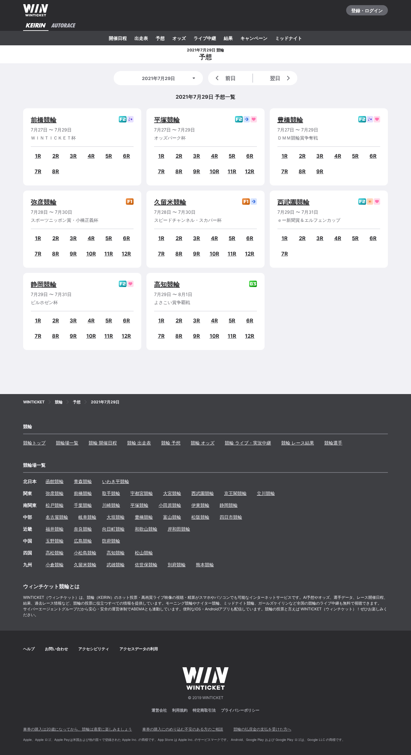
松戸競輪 (55, 505)
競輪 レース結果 (297, 442)
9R (196, 171)
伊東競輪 (200, 505)
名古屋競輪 (57, 517)
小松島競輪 (85, 552)
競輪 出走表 (139, 442)
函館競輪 (55, 481)
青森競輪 (83, 481)
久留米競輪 (170, 202)
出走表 (141, 38)
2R (55, 156)
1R (38, 156)
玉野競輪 (55, 541)
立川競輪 (266, 493)
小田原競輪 (170, 505)
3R (73, 156)
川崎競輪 (111, 505)
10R (214, 171)
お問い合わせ (56, 648)
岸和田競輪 (179, 529)
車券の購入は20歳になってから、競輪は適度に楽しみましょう (77, 729)
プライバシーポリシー (240, 710)
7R (38, 171)
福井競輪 (55, 529)
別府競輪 (177, 564)
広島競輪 (83, 541)
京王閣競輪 (235, 493)
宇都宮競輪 (141, 493)
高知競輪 (167, 284)
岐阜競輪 (87, 517)
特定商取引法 (204, 710)
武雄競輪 (116, 564)
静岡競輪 (44, 284)
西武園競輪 (293, 202)
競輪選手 (333, 442)
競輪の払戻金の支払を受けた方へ (262, 729)
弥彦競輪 (44, 202)
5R (108, 156)
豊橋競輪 (290, 120)
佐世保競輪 (146, 564)
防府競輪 (111, 541)
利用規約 (180, 710)
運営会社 (159, 710)
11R (232, 171)
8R (55, 171)
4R (91, 156)
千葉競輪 (83, 505)
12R (249, 171)
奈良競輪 (83, 529)
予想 (160, 38)
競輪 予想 (170, 442)
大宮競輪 (172, 493)
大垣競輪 (116, 517)
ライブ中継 (205, 38)
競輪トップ (34, 442)
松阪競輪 (200, 517)
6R (126, 156)
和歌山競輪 (146, 529)
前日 (230, 78)
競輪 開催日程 (103, 442)
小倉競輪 (55, 564)
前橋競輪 (44, 120)
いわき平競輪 (115, 481)
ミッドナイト (288, 38)
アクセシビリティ (93, 648)
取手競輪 (111, 493)
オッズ (179, 38)
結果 (228, 38)
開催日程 (118, 38)
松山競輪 (144, 552)
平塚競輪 (167, 120)
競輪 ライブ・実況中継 (248, 442)
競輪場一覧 (67, 442)
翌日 (275, 78)
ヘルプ (29, 648)
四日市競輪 (231, 517)
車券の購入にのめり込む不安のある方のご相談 (182, 729)
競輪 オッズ (202, 442)
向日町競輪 (113, 529)
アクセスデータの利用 (138, 648)
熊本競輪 (205, 564)
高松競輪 (55, 552)
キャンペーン (253, 38)
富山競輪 (172, 517)
